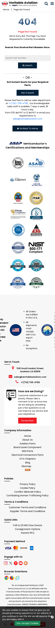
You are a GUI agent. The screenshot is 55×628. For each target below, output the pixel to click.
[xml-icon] (27, 470)
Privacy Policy (27, 484)
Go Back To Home (29, 128)
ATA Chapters (27, 458)
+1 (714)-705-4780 (18, 103)
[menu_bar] (52, 3)
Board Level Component (27, 447)
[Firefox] (12, 577)
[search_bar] (46, 3)
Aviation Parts (27, 443)
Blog (27, 462)
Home (6, 9)
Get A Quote (27, 92)
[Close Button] (52, 617)
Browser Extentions (15, 571)
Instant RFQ (27, 533)
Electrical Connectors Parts (28, 455)
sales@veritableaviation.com (27, 118)
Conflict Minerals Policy (27, 491)
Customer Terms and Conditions (27, 507)
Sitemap (28, 466)
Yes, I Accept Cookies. (27, 623)
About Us (27, 439)
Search (28, 65)
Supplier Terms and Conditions (27, 511)
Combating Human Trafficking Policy (27, 495)
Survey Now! (27, 420)
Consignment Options (27, 529)
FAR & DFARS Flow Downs (27, 525)
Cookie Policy (27, 488)
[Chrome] (7, 577)
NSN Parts (27, 451)
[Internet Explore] (17, 577)
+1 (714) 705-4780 (30, 382)
